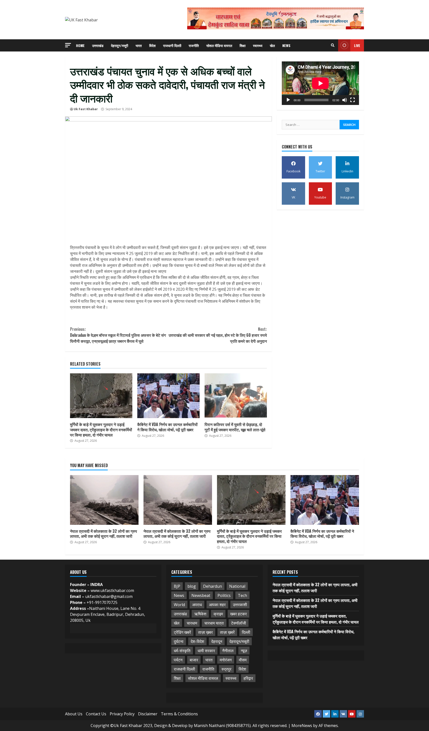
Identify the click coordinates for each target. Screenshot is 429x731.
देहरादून (216, 641)
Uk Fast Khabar (86, 109)
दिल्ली (246, 632)
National (237, 586)
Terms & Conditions (179, 714)
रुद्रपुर (226, 669)
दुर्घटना (178, 641)
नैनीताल (228, 650)
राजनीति (194, 45)
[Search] (332, 45)
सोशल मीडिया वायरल (219, 45)
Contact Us (96, 714)
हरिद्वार (248, 678)
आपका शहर (217, 604)
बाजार (194, 660)
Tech (242, 595)
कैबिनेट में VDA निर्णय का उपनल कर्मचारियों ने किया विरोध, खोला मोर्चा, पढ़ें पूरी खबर (168, 395)
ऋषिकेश (200, 614)
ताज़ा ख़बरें (227, 632)
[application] (320, 83)
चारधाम (192, 623)
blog (191, 586)
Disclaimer (147, 714)
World (179, 604)
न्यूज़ (244, 650)
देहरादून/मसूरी (119, 45)
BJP (177, 586)
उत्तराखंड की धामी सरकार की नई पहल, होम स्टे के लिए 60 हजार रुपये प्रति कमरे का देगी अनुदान (218, 335)
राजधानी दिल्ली (172, 45)
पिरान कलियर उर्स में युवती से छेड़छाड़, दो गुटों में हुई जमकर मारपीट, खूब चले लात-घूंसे (236, 395)
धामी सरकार (206, 650)
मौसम (243, 660)
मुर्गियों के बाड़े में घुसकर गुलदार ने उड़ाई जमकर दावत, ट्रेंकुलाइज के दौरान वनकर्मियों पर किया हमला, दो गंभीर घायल (101, 395)
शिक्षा (243, 45)
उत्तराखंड (98, 45)
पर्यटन (178, 660)
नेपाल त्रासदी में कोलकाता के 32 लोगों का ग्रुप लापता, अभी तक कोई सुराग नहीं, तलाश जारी (104, 500)
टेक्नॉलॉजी (238, 623)
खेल (272, 45)
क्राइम (218, 614)
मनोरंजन (226, 660)
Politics (224, 595)
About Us (73, 714)
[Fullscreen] (352, 99)
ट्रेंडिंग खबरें (182, 632)
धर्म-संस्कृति (182, 650)
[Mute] (344, 99)
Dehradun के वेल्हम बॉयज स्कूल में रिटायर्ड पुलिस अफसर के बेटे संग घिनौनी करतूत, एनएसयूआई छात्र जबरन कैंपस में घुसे (118, 335)
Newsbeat (200, 595)
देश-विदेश (197, 641)
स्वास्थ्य (257, 45)
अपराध (197, 604)
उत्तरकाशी (240, 604)
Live (357, 45)
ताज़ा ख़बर (205, 632)
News (286, 45)
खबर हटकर (238, 614)
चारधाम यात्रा (214, 623)
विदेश (152, 45)
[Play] (288, 99)
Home (80, 45)
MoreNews (301, 725)
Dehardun (212, 586)
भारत (139, 45)
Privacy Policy (122, 714)
